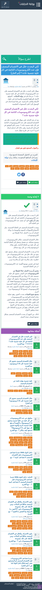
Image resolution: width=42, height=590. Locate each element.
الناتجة (26, 168)
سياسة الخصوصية (21, 583)
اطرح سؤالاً (24, 58)
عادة (12, 168)
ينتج (26, 442)
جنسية (17, 168)
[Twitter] (19, 174)
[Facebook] (23, 174)
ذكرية (16, 442)
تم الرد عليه (36, 210)
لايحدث (32, 166)
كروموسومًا (13, 440)
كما (13, 577)
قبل (21, 469)
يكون (30, 521)
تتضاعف (11, 467)
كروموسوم (19, 375)
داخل (30, 467)
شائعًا (24, 523)
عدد (7, 166)
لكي (37, 166)
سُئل (37, 86)
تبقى (11, 575)
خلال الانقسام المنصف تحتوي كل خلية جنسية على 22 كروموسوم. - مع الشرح (20, 363)
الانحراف (25, 521)
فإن (11, 166)
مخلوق (29, 437)
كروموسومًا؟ (19, 445)
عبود (31, 371)
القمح (14, 528)
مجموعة (20, 526)
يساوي (20, 440)
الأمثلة (29, 526)
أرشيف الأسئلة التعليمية (23, 585)
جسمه (25, 440)
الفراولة (25, 528)
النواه (25, 467)
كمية (24, 472)
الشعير (19, 528)
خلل (27, 166)
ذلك (25, 526)
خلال (30, 373)
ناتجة (16, 390)
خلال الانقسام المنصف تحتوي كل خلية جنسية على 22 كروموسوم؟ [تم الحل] (20, 400)
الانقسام (22, 166)
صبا (23, 408)
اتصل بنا (38, 583)
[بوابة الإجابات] (26, 3)
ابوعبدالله (29, 348)
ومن (14, 523)
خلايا (30, 440)
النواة (17, 577)
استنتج (12, 445)
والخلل (18, 521)
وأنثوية (11, 442)
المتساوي (17, 575)
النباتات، (19, 523)
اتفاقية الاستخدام (9, 583)
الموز (30, 528)
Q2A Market (37, 587)
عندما (16, 467)
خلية (22, 168)
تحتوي (13, 373)
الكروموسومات (34, 168)
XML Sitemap (36, 585)
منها (25, 445)
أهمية (30, 442)
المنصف (16, 166)
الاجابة (29, 491)
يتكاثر (30, 447)
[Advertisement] (21, 32)
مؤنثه (20, 390)
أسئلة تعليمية (17, 86)
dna (21, 467)
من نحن (31, 583)
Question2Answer (35, 588)
